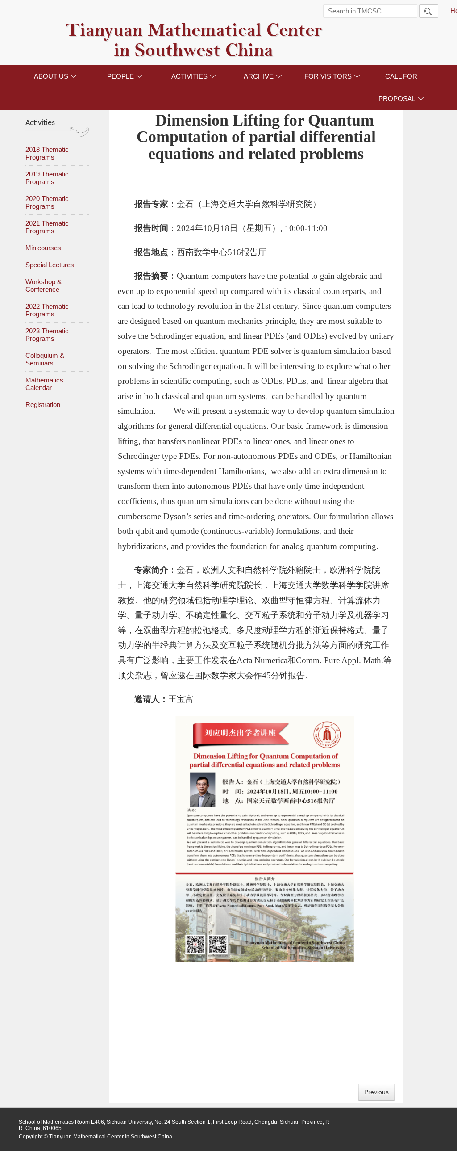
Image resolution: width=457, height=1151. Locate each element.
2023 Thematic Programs (47, 334)
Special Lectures (49, 265)
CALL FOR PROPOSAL (401, 87)
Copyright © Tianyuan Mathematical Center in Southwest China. (96, 1137)
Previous (376, 1092)
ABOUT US (55, 76)
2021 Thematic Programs (47, 227)
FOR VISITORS (332, 76)
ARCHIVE (263, 76)
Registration (42, 404)
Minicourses (43, 248)
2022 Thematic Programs (47, 310)
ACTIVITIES (193, 76)
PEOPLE (124, 76)
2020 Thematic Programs (47, 202)
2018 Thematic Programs (47, 153)
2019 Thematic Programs (47, 177)
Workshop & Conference (43, 285)
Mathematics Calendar (44, 383)
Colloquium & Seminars (44, 359)
